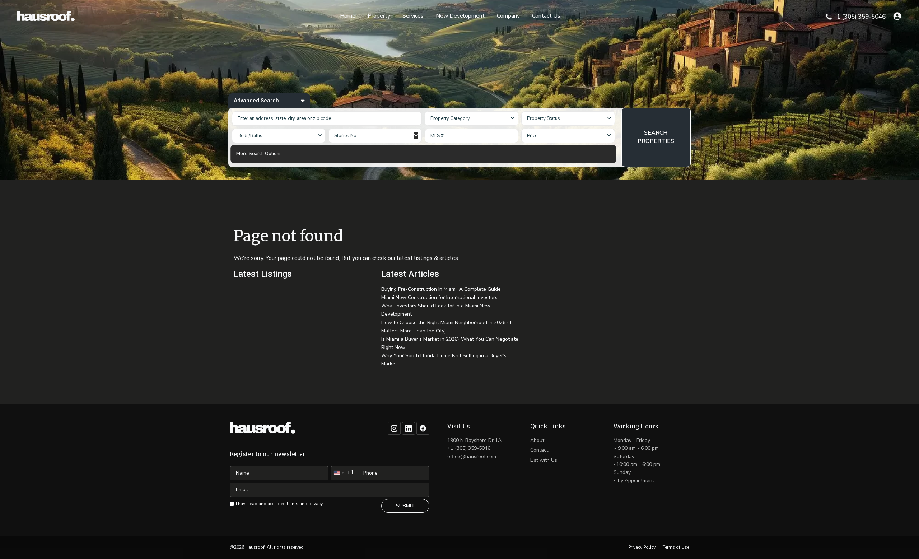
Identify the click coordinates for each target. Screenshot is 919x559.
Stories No (345, 135)
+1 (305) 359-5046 (859, 17)
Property (379, 16)
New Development (460, 16)
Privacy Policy (642, 547)
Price (532, 135)
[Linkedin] (408, 428)
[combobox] (471, 118)
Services (413, 16)
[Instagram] (394, 428)
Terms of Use (676, 547)
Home (347, 16)
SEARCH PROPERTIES (656, 137)
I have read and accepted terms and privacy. (279, 504)
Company (508, 16)
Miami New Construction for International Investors (439, 297)
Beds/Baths (250, 135)
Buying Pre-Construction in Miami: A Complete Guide (441, 289)
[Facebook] (422, 428)
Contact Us (546, 16)
